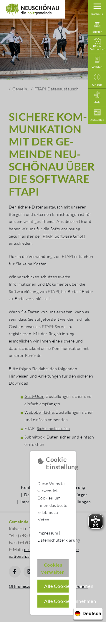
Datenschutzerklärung (58, 539)
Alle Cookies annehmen (56, 601)
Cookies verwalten (53, 568)
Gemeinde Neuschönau (32, 9)
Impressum (47, 532)
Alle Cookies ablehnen (56, 586)
